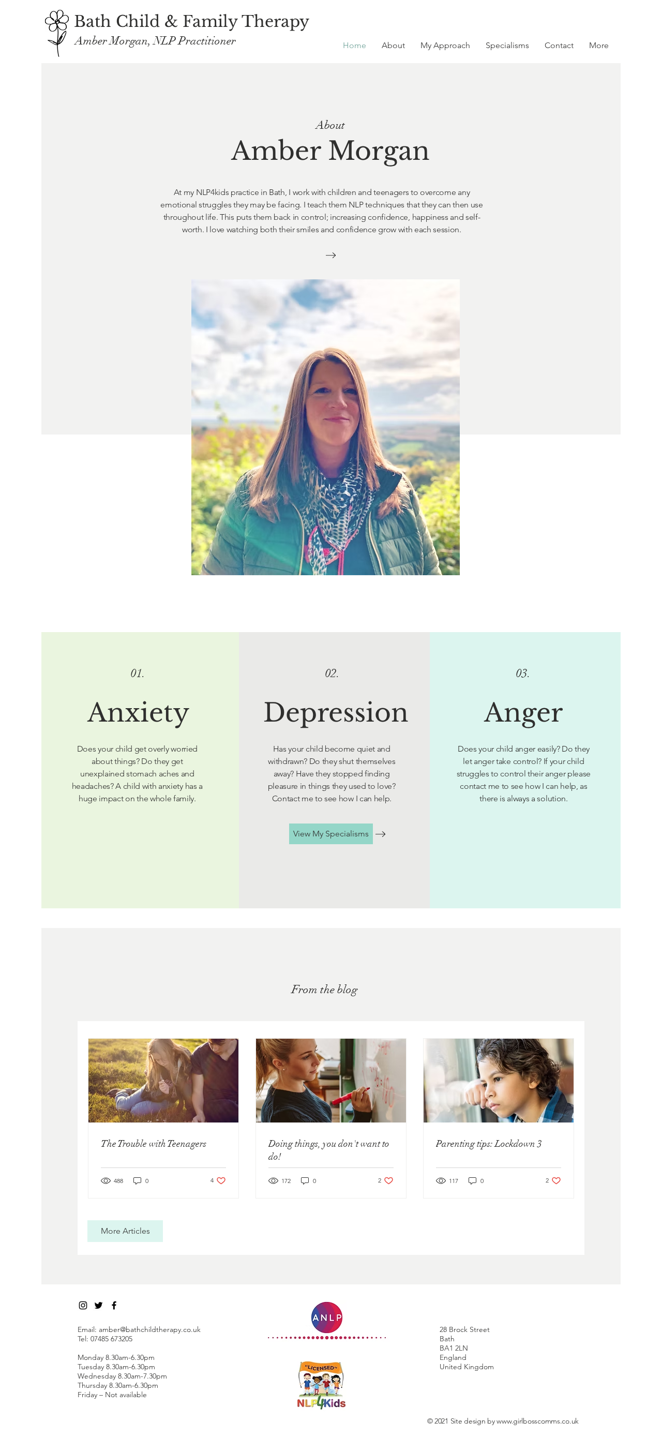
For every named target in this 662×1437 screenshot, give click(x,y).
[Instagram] (83, 1305)
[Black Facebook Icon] (114, 1305)
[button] (598, 45)
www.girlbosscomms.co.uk (537, 1421)
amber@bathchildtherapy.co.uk (150, 1329)
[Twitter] (98, 1305)
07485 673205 (111, 1338)
